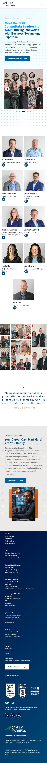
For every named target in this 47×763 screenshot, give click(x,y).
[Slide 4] (26, 111)
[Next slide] (39, 89)
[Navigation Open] (41, 4)
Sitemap (7, 752)
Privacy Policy (16, 752)
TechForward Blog (10, 634)
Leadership (8, 648)
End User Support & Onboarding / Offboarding (19, 589)
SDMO (6, 601)
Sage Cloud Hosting (11, 570)
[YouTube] (18, 715)
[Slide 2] (19, 111)
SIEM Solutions (9, 622)
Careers (7, 651)
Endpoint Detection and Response (15, 620)
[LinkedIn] (7, 715)
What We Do (9, 536)
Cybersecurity (9, 613)
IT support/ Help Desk (11, 582)
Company (16, 18)
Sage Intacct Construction (13, 598)
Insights (7, 629)
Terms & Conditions (27, 752)
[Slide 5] (30, 111)
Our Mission (8, 539)
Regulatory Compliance (12, 617)
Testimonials (9, 541)
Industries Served (10, 543)
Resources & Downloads (12, 636)
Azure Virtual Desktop (11, 572)
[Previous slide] (7, 89)
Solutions (8, 551)
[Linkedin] (3, 165)
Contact (7, 653)
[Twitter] (12, 715)
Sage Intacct (8, 596)
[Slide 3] (22, 111)
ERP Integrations (10, 605)
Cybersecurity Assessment (13, 615)
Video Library (9, 639)
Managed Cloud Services (12, 553)
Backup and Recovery (11, 586)
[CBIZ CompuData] (8, 3)
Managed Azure (9, 567)
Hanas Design (14, 758)
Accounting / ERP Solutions (13, 558)
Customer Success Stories (13, 632)
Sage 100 (8, 603)
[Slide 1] (16, 111)
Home (7, 18)
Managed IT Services (11, 555)
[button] (5, 329)
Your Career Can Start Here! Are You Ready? (23, 441)
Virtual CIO (8, 584)
